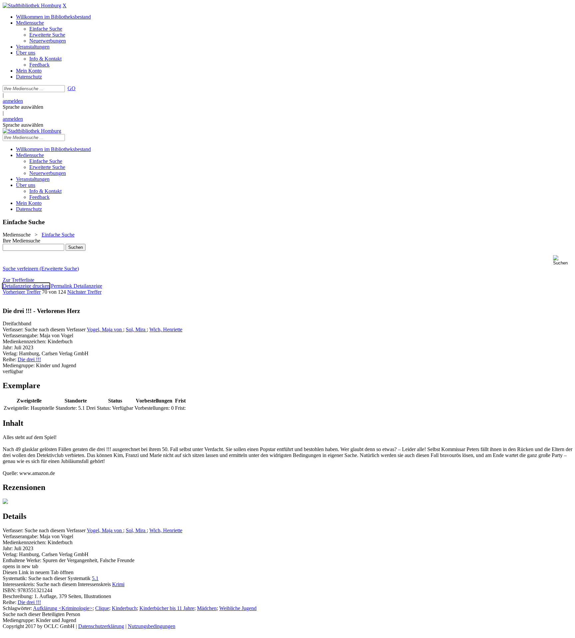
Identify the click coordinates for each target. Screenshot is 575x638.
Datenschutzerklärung (101, 626)
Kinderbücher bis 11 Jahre (166, 608)
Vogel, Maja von (105, 329)
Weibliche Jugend (238, 608)
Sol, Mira (136, 329)
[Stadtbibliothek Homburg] (32, 5)
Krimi (118, 584)
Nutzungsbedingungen (151, 626)
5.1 (95, 578)
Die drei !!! (29, 359)
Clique (102, 608)
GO (72, 88)
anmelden (13, 101)
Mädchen (207, 608)
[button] (562, 260)
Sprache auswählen (23, 107)
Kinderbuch (124, 608)
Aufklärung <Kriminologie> (63, 608)
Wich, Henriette (165, 329)
